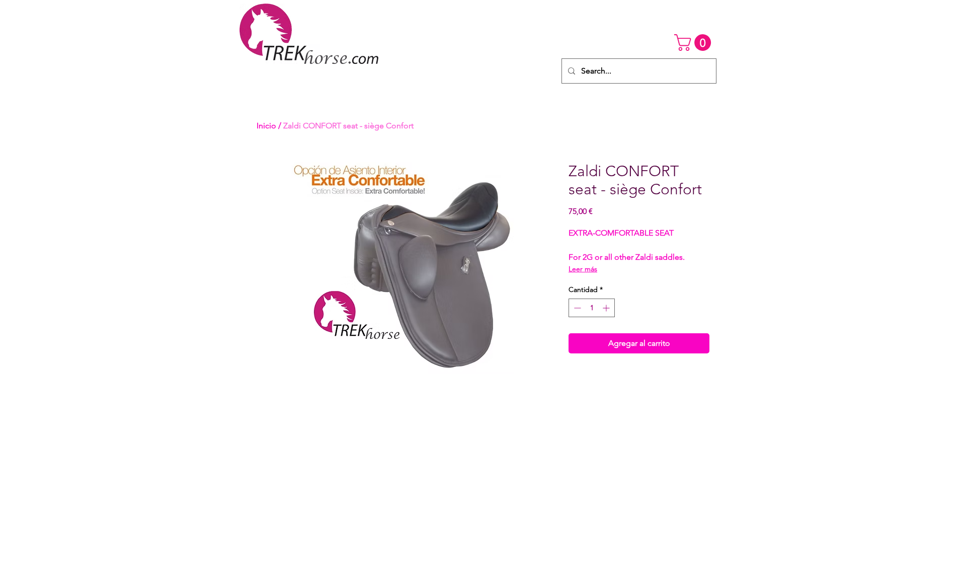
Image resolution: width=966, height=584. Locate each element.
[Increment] (607, 308)
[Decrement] (576, 308)
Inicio (266, 125)
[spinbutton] (592, 308)
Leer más (583, 268)
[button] (694, 42)
